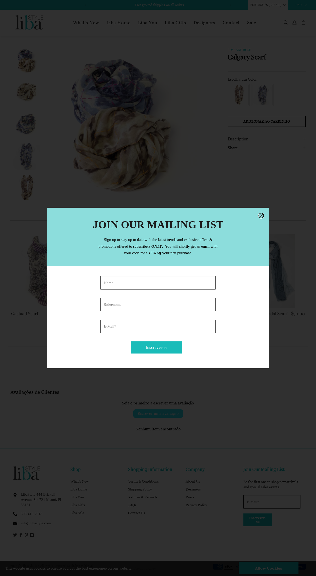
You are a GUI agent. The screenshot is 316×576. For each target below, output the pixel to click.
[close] (261, 215)
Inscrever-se (156, 347)
